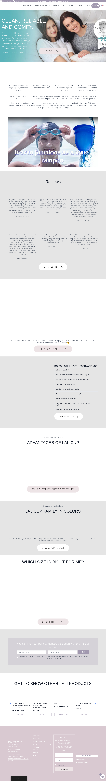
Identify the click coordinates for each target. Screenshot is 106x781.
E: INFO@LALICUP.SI (14, 749)
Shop (88, 5)
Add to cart (42, 714)
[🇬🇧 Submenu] (104, 5)
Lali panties (36, 738)
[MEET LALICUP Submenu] (32, 5)
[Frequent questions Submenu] (49, 5)
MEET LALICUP (27, 5)
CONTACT (80, 5)
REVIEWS (55, 5)
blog (64, 5)
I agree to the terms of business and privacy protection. (65, 764)
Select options (21, 714)
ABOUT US (72, 5)
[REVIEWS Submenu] (59, 5)
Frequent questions (41, 5)
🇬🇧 (102, 5)
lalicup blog (36, 747)
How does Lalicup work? (12, 52)
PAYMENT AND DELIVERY (15, 754)
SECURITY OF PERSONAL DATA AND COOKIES (18, 759)
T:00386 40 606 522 (14, 747)
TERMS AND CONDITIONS (15, 756)
